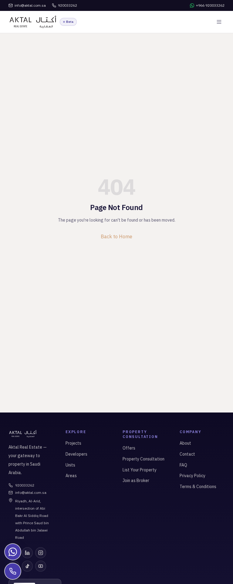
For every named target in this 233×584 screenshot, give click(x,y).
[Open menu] (219, 21)
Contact (187, 454)
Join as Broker (136, 480)
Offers (129, 448)
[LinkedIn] (27, 552)
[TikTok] (27, 566)
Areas (71, 475)
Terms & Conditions (198, 486)
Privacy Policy (192, 475)
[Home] (32, 21)
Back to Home (116, 236)
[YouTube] (40, 566)
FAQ (183, 465)
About (185, 443)
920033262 (24, 485)
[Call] (13, 571)
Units (70, 465)
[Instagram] (40, 552)
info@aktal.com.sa (30, 492)
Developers (76, 454)
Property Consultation (143, 459)
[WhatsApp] (13, 552)
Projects (73, 443)
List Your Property (140, 470)
